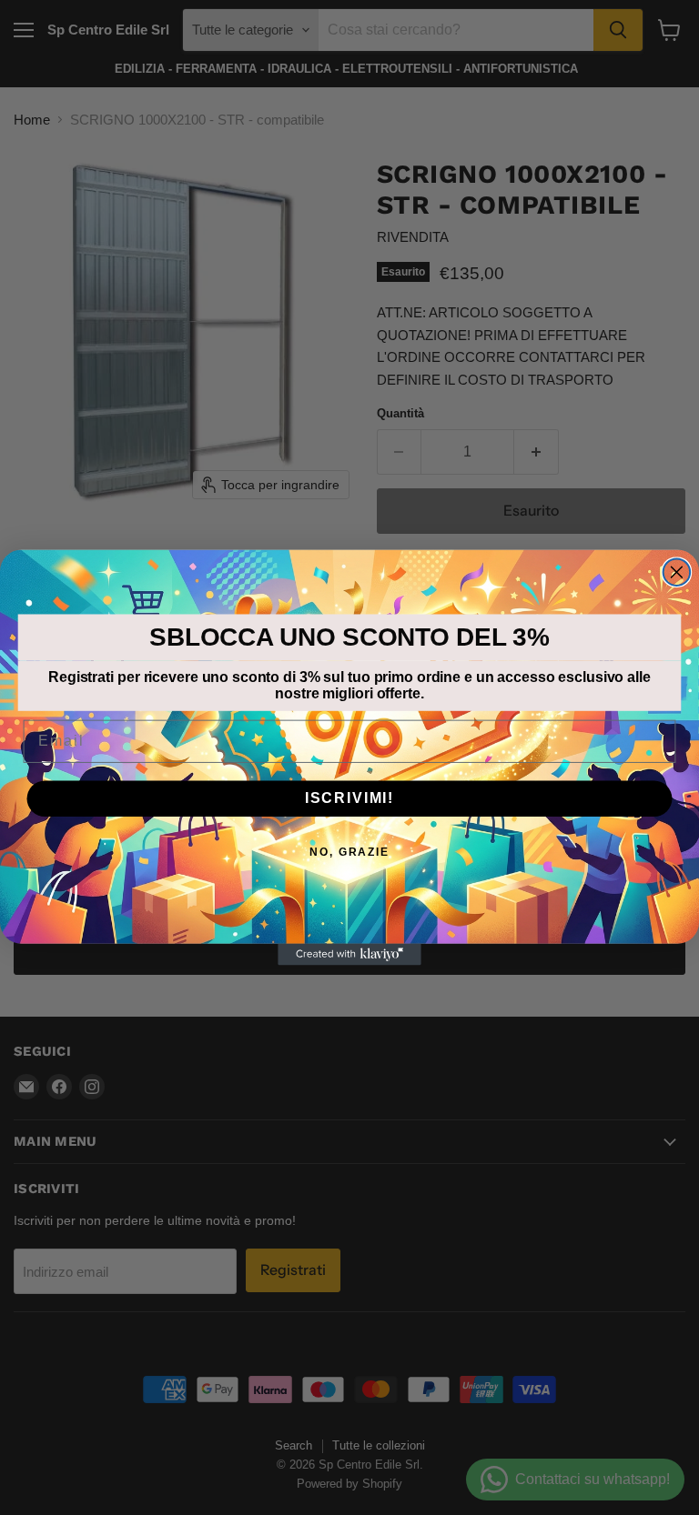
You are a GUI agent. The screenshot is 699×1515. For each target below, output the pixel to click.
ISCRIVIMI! (349, 798)
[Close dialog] (677, 572)
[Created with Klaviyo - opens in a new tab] (349, 955)
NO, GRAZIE (349, 852)
